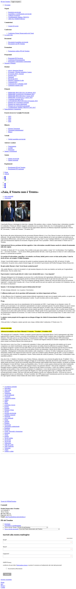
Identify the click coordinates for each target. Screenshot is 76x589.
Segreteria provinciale (14, 12)
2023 (9, 116)
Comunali (7, 396)
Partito (6, 420)
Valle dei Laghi (8, 444)
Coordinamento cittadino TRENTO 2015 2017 (22, 107)
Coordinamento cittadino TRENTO (18, 17)
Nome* (37, 546)
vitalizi (6, 449)
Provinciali (7, 425)
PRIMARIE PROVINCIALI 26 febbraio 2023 (22, 92)
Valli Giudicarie (9, 446)
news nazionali (8, 196)
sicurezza (7, 433)
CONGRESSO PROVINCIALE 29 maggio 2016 (23, 101)
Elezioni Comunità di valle (16, 80)
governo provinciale (10, 413)
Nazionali (11, 77)
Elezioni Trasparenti (14, 128)
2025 (9, 120)
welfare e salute (9, 451)
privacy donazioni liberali (15, 70)
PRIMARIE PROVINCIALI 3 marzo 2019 (21, 96)
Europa (6, 406)
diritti (6, 401)
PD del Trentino (5, 1)
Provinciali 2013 (13, 79)
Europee (6, 408)
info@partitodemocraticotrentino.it (15, 517)
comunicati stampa (9, 398)
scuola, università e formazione (13, 431)
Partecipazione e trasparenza (12, 109)
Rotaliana (7, 428)
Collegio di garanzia (14, 15)
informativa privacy (22, 565)
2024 (9, 118)
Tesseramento (12, 146)
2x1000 (10, 148)
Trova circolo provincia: (11, 529)
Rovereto (7, 430)
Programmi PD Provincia (15, 58)
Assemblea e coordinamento (12, 525)
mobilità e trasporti (9, 415)
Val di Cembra (8, 438)
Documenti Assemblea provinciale (18, 42)
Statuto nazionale (13, 160)
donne (6, 403)
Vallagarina (7, 443)
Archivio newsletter (6, 579)
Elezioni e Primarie (10, 63)
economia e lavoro (9, 405)
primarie (6, 421)
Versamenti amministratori (15, 130)
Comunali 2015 (12, 82)
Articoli (6, 174)
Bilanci (10, 132)
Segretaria (7, 524)
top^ (2, 584)
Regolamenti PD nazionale (16, 169)
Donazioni (11, 149)
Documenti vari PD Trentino (16, 44)
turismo (6, 436)
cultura (6, 400)
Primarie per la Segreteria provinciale (19, 106)
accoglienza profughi (10, 386)
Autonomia (7, 198)
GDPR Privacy (7, 562)
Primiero (6, 423)
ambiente (7, 391)
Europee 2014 (12, 75)
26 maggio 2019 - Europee (16, 74)
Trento (6, 435)
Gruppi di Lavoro (13, 26)
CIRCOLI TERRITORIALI (16, 19)
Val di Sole (7, 441)
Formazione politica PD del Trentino (18, 51)
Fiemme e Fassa (9, 410)
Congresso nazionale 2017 (16, 99)
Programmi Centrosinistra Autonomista (19, 61)
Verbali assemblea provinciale (16, 139)
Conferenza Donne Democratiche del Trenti (21, 33)
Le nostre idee (8, 35)
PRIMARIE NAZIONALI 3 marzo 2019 (20, 97)
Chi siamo (7, 5)
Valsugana (7, 448)
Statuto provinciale (13, 158)
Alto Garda (7, 390)
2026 (9, 121)
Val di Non (7, 439)
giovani (6, 411)
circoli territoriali (9, 395)
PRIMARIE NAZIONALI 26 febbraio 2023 (21, 94)
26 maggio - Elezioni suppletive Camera (20, 72)
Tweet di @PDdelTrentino (8, 501)
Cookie (3, 587)
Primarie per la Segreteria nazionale (18, 102)
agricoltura (7, 388)
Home (6, 172)
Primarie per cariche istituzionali (17, 104)
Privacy (3, 586)
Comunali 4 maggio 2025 (15, 85)
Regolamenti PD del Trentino (16, 167)
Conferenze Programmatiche (16, 60)
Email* (37, 539)
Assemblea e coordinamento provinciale (20, 14)
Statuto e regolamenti (10, 151)
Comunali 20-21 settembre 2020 (17, 84)
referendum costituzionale (11, 426)
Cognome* (37, 553)
